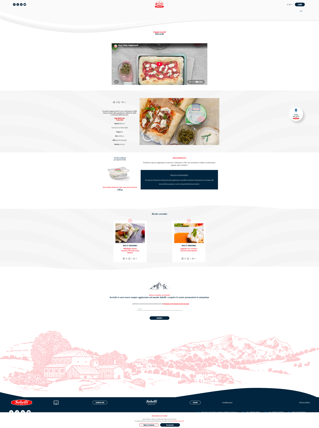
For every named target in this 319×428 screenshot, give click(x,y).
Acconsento (170, 425)
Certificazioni (227, 402)
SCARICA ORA (100, 402)
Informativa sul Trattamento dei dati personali (176, 304)
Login (300, 4)
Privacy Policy (304, 402)
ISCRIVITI (159, 318)
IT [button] (290, 4)
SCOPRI (195, 402)
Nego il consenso (149, 425)
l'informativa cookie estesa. (178, 421)
